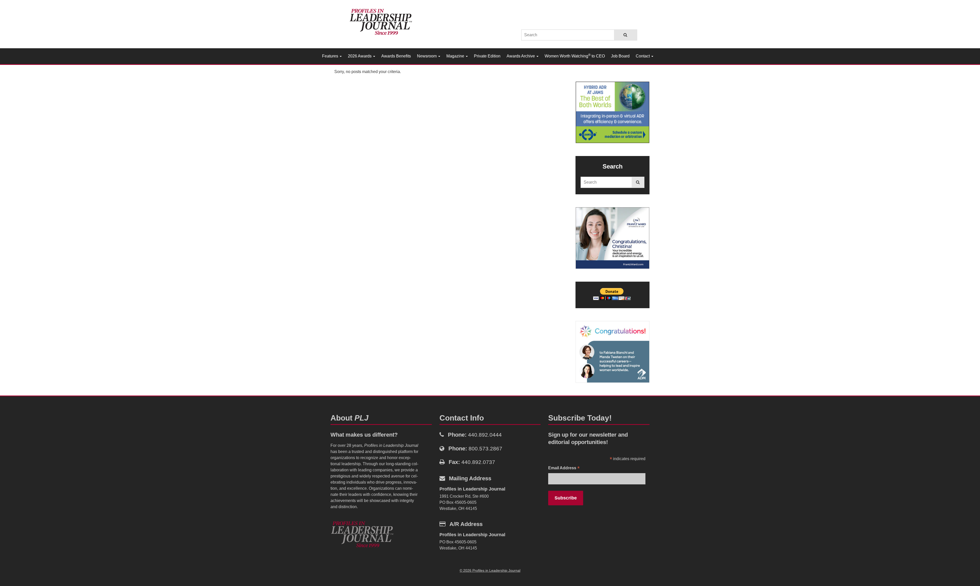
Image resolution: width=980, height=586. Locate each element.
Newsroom (427, 56)
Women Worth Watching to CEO (575, 55)
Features (330, 56)
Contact (643, 56)
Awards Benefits (396, 56)
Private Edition (487, 56)
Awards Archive (521, 56)
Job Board (620, 56)
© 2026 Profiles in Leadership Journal (490, 570)
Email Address (564, 468)
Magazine (455, 56)
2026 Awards (360, 56)
